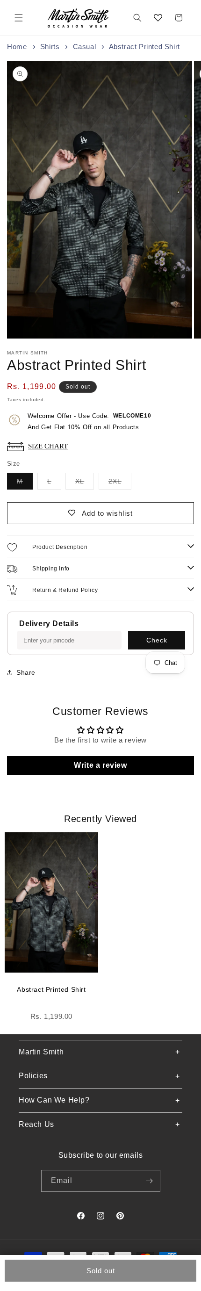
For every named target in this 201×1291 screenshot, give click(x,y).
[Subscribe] (149, 1181)
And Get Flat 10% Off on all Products (89, 421)
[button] (18, 18)
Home (17, 46)
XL (84, 483)
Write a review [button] (100, 765)
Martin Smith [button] (41, 1052)
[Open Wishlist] (158, 18)
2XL (119, 483)
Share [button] (26, 672)
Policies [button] (33, 1076)
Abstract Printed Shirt (51, 989)
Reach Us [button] (36, 1124)
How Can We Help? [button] (54, 1100)
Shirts (50, 46)
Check (156, 640)
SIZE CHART (48, 445)
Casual (84, 46)
